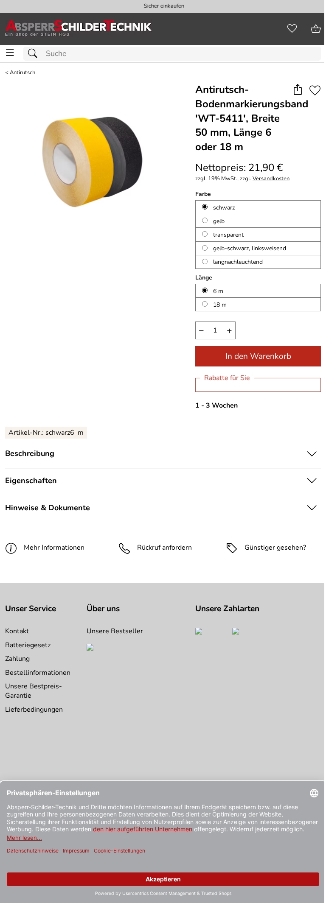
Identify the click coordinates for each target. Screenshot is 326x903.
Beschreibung (29, 453)
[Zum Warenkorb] (316, 29)
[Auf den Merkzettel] (315, 90)
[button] (297, 90)
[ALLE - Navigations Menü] (10, 53)
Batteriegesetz (28, 645)
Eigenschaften (31, 480)
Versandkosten (271, 178)
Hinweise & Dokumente (47, 508)
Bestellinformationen (37, 672)
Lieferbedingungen (34, 709)
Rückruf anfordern (164, 547)
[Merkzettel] (292, 29)
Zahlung (17, 658)
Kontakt (17, 631)
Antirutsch (22, 72)
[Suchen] (35, 54)
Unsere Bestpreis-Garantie (33, 691)
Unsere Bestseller (115, 631)
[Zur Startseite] (78, 29)
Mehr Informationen (54, 547)
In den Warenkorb (258, 356)
